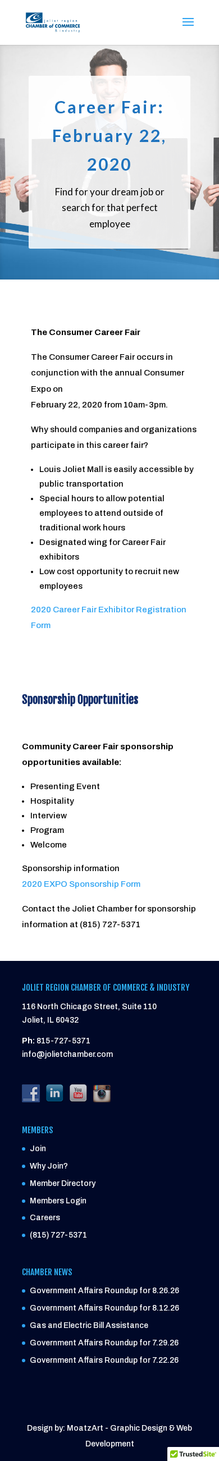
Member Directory (62, 1183)
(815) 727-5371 (58, 1235)
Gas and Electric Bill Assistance (89, 1325)
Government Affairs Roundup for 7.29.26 (104, 1343)
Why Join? (49, 1166)
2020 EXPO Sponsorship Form (81, 884)
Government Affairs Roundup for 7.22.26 (104, 1360)
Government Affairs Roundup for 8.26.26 (104, 1290)
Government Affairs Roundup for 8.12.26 (104, 1308)
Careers (45, 1217)
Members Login (58, 1201)
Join (38, 1148)
